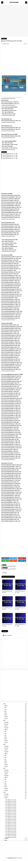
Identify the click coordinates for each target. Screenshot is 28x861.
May (5, 711)
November (6, 724)
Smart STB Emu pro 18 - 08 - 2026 (7, 608)
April (5, 713)
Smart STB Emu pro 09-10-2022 (11, 829)
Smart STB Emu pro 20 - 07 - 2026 (10, 153)
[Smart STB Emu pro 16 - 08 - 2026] (7, 618)
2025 (4, 720)
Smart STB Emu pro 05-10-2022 (11, 834)
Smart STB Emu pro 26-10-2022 (11, 805)
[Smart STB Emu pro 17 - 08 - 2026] (20, 601)
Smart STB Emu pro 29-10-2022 (11, 802)
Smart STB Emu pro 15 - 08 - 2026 (20, 625)
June (5, 709)
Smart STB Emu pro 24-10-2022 (11, 808)
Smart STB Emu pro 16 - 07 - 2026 (10, 158)
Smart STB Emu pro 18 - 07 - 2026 (10, 155)
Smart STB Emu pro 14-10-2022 (11, 822)
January (6, 718)
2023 (4, 768)
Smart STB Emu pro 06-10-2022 (11, 832)
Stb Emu (4, 38)
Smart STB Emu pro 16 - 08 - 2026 (7, 625)
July (5, 707)
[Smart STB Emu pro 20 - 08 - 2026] (7, 585)
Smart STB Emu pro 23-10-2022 (11, 810)
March (5, 714)
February (6, 716)
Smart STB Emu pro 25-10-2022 (11, 807)
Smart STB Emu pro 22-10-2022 (11, 811)
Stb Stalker (20, 857)
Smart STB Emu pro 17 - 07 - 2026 (10, 156)
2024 (4, 744)
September (6, 727)
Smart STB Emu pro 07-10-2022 (11, 831)
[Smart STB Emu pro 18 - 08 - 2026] (7, 601)
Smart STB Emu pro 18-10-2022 (11, 816)
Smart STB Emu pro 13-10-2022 (11, 823)
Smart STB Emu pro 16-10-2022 (11, 819)
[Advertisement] (14, 21)
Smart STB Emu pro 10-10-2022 (11, 828)
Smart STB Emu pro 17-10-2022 (11, 817)
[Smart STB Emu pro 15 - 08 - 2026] (20, 618)
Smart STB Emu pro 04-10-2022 (11, 835)
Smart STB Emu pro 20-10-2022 (11, 813)
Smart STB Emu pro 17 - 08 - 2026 (20, 608)
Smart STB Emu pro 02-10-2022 (11, 837)
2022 (4, 792)
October (6, 725)
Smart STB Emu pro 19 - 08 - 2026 (20, 592)
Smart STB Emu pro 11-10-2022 (11, 826)
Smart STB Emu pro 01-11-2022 (11, 799)
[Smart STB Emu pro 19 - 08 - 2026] (20, 585)
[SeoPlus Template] (7, 858)
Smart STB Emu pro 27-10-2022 (11, 804)
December (6, 722)
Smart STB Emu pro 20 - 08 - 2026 (7, 592)
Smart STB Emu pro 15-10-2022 (11, 820)
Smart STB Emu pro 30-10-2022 (11, 801)
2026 (4, 703)
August (5, 705)
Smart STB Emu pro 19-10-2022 (11, 814)
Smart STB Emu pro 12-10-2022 (11, 825)
